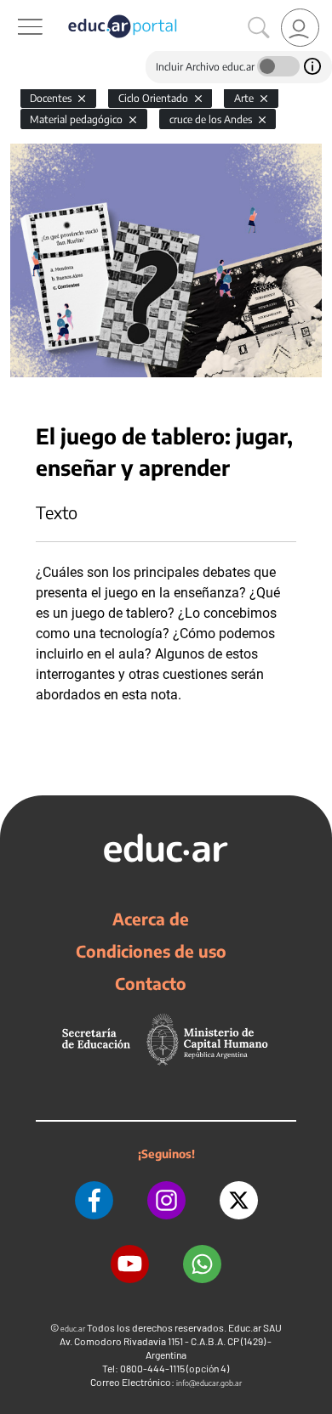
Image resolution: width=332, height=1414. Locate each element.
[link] (300, 27)
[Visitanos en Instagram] (166, 1200)
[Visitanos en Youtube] (130, 1264)
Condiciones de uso (151, 951)
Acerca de (150, 918)
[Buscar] (259, 28)
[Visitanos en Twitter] (239, 1200)
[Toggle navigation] (15, 9)
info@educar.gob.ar (209, 1383)
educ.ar (72, 1328)
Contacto (150, 983)
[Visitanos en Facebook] (94, 1200)
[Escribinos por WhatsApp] (202, 1264)
